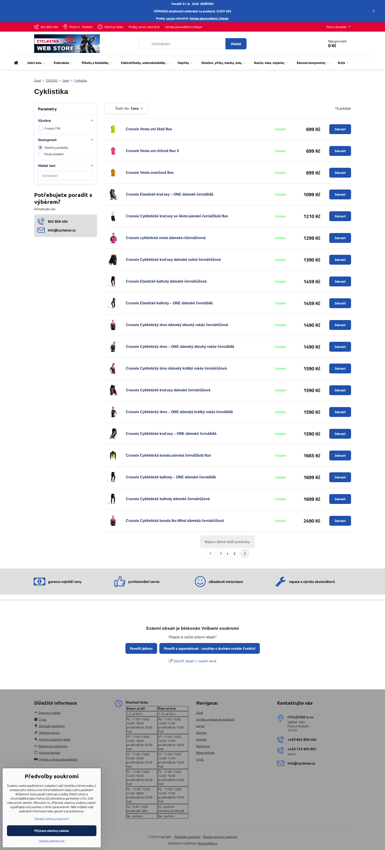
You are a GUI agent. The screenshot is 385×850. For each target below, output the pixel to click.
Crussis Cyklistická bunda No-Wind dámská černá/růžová (175, 521)
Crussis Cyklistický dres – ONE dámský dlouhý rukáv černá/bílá (180, 347)
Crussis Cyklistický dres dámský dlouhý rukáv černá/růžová (177, 325)
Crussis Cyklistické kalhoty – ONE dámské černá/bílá (171, 477)
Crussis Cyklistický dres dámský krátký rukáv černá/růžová (176, 368)
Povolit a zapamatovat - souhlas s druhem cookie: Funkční (209, 648)
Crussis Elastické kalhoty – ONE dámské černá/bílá (169, 303)
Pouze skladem (54, 154)
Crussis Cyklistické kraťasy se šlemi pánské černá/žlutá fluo (177, 216)
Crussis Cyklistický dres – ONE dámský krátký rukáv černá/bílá (179, 412)
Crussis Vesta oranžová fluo (150, 172)
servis (170, 18)
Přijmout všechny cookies (51, 830)
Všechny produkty (56, 147)
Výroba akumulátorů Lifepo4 (209, 18)
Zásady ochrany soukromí (220, 836)
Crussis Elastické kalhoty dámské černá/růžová (166, 281)
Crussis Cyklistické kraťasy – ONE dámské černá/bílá (171, 434)
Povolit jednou (141, 648)
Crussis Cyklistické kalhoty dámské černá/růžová (168, 499)
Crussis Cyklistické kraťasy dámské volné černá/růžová (173, 260)
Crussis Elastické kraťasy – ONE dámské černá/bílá (169, 194)
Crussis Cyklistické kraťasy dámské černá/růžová (168, 390)
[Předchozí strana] (210, 553)
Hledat (236, 43)
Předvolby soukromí (187, 836)
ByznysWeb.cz (207, 843)
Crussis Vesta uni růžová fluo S (152, 151)
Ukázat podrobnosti (52, 841)
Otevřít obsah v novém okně (194, 661)
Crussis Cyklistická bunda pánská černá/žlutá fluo (168, 455)
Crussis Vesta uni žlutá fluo (149, 129)
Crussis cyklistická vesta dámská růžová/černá (166, 238)
